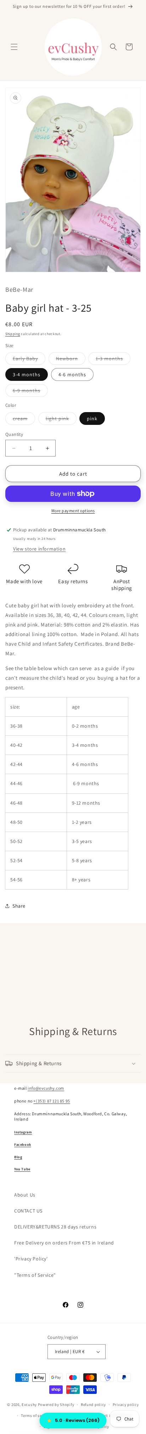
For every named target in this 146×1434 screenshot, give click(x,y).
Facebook (22, 1144)
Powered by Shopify (56, 1404)
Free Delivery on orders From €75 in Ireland (64, 1242)
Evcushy (29, 1404)
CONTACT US (28, 1211)
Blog (18, 1157)
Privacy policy (126, 1404)
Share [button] (19, 906)
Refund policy (93, 1404)
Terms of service (36, 1415)
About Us (24, 1195)
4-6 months (72, 374)
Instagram (23, 1132)
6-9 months (30, 392)
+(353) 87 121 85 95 (51, 1101)
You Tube (22, 1169)
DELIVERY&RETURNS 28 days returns (55, 1227)
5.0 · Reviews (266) (77, 1420)
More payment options (73, 510)
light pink (61, 420)
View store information (39, 549)
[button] (14, 47)
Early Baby (29, 360)
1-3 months (113, 360)
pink (92, 418)
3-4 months (26, 374)
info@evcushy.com (46, 1088)
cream (24, 420)
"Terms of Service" (35, 1275)
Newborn (70, 360)
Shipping (12, 334)
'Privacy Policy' (31, 1258)
